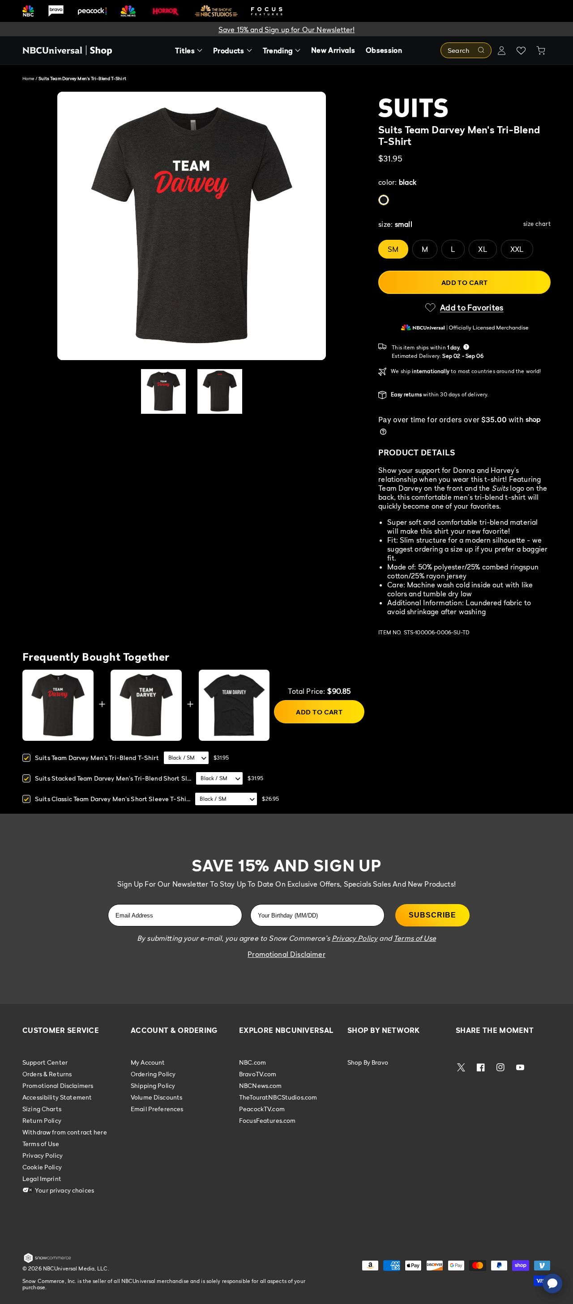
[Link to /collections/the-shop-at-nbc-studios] (216, 11)
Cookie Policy (42, 1167)
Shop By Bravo (367, 1062)
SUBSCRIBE (432, 915)
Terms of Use (40, 1143)
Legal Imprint (41, 1178)
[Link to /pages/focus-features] (266, 11)
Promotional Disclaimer (286, 954)
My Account (148, 1062)
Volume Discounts (156, 1097)
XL (482, 249)
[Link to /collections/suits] (464, 107)
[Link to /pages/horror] (165, 10)
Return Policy (41, 1120)
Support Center (45, 1062)
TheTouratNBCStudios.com (278, 1097)
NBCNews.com (260, 1085)
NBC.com (252, 1062)
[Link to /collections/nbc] (28, 11)
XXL (517, 249)
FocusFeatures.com (267, 1120)
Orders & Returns (47, 1074)
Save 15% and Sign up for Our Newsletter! (286, 29)
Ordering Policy (153, 1074)
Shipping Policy (153, 1085)
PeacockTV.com (262, 1109)
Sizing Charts (41, 1109)
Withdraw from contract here (64, 1132)
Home (28, 78)
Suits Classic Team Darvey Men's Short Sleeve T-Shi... (112, 799)
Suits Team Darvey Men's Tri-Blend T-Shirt (97, 757)
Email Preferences (157, 1109)
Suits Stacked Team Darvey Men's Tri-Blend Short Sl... (113, 778)
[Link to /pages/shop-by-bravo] (55, 11)
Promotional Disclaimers (57, 1085)
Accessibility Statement (57, 1097)
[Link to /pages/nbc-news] (128, 11)
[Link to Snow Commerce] (47, 1261)
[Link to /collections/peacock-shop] (92, 11)
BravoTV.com (258, 1074)
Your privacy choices (64, 1190)
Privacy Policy (42, 1155)
